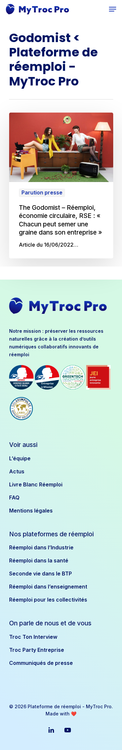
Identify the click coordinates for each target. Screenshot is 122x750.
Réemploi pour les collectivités (48, 599)
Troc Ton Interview (33, 637)
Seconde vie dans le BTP (40, 573)
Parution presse (41, 192)
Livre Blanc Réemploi (35, 484)
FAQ (14, 497)
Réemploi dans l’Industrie (41, 547)
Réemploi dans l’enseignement (48, 586)
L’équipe (20, 458)
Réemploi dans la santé (38, 560)
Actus (16, 471)
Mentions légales (31, 510)
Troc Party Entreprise (36, 650)
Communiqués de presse (41, 663)
